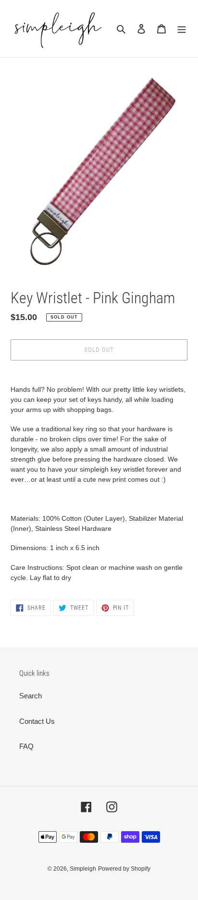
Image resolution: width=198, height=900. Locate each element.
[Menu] (182, 28)
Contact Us (37, 721)
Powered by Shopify (124, 868)
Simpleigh (83, 868)
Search (30, 696)
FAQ (26, 746)
